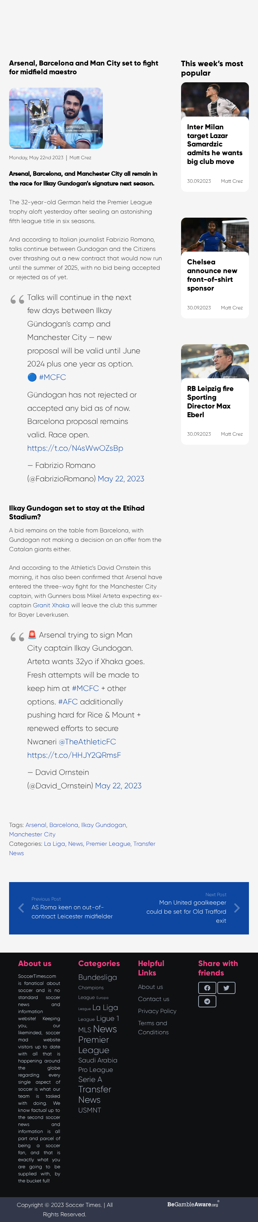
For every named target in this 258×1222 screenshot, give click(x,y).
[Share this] (207, 988)
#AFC (68, 701)
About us (150, 987)
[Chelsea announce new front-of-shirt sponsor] (215, 276)
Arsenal (36, 825)
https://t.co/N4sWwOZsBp (75, 448)
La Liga (54, 843)
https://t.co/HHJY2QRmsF (74, 755)
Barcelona (63, 825)
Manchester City (32, 834)
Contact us (153, 999)
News (75, 843)
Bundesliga (97, 977)
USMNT (89, 1110)
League (86, 1019)
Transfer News (95, 1094)
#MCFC (52, 377)
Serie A (90, 1079)
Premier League (108, 843)
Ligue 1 (107, 1018)
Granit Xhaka (51, 605)
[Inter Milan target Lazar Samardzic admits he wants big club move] (215, 145)
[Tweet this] (226, 988)
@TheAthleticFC (87, 741)
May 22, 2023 (121, 478)
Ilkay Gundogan (103, 825)
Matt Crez (80, 157)
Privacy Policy (157, 1011)
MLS (84, 1030)
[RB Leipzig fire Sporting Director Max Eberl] (215, 403)
